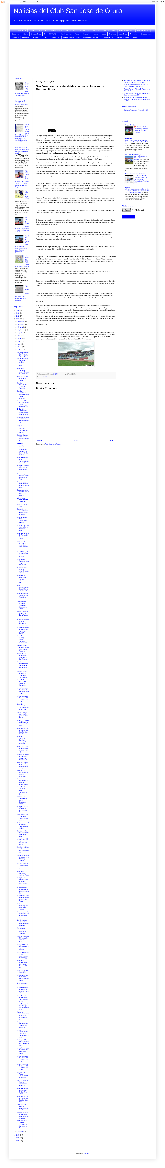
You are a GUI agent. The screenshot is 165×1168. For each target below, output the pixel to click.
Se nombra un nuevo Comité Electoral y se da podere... (22, 511)
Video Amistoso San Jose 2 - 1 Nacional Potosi (23, 873)
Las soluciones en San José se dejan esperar (23, 354)
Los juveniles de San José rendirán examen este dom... (22, 362)
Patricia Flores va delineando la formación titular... (23, 938)
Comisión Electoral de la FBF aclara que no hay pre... (23, 706)
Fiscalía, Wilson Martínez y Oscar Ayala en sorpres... (23, 614)
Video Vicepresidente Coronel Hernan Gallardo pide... (23, 588)
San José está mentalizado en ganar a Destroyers (21, 102)
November (21, 324)
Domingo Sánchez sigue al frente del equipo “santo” (23, 527)
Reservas (36, 38)
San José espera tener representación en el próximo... (23, 765)
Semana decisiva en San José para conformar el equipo (23, 1115)
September (21, 330)
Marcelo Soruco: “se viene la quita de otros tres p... (22, 714)
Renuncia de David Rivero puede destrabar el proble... (22, 800)
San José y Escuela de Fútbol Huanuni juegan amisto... (23, 394)
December (21, 321)
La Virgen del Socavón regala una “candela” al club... (23, 1042)
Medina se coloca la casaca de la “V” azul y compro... (23, 857)
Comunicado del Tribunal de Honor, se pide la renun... (22, 817)
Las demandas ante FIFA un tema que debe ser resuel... (23, 922)
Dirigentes (15, 34)
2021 (18, 319)
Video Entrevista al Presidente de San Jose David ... (22, 1091)
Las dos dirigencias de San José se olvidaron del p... (22, 665)
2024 (18, 310)
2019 (18, 1138)
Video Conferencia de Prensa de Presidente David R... (23, 630)
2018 (18, 1141)
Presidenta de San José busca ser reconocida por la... (23, 914)
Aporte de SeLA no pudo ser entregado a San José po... (22, 656)
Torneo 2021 (55, 38)
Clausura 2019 (84, 30)
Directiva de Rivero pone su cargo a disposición (23, 562)
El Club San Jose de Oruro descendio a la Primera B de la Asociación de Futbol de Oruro (141, 179)
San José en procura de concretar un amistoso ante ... (22, 545)
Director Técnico (143, 30)
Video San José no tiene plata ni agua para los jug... (23, 749)
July (19, 335)
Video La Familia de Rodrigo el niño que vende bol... (23, 990)
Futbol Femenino (65, 34)
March (20, 347)
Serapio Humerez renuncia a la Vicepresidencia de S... (23, 437)
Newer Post (40, 440)
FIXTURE (52, 34)
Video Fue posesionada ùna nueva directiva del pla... (22, 964)
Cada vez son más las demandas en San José (22, 1107)
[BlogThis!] (68, 374)
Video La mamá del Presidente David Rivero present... (22, 519)
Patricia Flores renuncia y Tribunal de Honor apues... (22, 674)
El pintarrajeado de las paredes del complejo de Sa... (23, 890)
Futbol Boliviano (130, 125)
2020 (18, 1135)
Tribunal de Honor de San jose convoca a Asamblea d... (23, 757)
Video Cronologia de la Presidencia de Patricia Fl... (23, 460)
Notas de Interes (146, 34)
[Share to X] (70, 374)
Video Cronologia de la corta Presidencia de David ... (23, 977)
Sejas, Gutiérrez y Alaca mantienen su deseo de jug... (23, 955)
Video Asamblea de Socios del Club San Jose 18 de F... (22, 698)
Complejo (96, 30)
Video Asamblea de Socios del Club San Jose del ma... (22, 1099)
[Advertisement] (82, 58)
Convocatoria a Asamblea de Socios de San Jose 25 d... (22, 452)
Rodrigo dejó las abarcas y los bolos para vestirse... (22, 906)
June (19, 338)
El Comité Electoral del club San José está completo (22, 411)
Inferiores (112, 34)
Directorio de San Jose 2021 (22, 971)
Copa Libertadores (109, 30)
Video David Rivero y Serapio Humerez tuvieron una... (22, 639)
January (20, 1131)
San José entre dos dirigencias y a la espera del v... (23, 833)
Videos (135, 38)
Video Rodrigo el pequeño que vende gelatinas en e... (23, 1006)
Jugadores (123, 34)
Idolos (104, 34)
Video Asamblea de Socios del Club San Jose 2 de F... (22, 1058)
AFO (13, 30)
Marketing (133, 34)
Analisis (31, 30)
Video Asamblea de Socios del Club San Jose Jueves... (22, 731)
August (20, 333)
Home (76, 440)
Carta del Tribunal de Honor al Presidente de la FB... (23, 825)
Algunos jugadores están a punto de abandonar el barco (23, 484)
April (19, 344)
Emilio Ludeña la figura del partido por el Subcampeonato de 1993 (137, 94)
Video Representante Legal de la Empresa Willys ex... (23, 1033)
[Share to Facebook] (72, 374)
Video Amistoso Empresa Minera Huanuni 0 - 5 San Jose (23, 371)
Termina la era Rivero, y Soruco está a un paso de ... (22, 1074)
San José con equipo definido (27, 195)
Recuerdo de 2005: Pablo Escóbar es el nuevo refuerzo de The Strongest (137, 81)
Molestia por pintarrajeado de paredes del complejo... (23, 930)
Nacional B (128, 138)
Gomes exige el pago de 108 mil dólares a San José (23, 476)
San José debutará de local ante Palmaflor (21, 385)
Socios (45, 38)
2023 (18, 313)
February (21, 350)
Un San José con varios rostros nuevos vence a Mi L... (23, 865)
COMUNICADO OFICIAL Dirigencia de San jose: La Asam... (22, 1124)
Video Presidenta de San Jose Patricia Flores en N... (22, 998)
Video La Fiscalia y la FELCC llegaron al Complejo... (22, 682)
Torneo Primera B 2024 (91, 38)
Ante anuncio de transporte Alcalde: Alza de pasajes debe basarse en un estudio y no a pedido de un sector (137, 190)
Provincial (25, 38)
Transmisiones (108, 38)
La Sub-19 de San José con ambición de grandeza (23, 1082)
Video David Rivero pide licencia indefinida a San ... (21, 579)
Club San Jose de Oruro (133, 154)
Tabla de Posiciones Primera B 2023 (136, 110)
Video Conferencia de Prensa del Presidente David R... (23, 536)
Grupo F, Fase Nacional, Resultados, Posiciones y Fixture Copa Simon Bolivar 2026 (137, 142)
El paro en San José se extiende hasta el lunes (22, 570)
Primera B (15, 38)
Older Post (111, 440)
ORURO (127, 187)
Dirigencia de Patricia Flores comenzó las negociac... (22, 1024)
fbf (45, 34)
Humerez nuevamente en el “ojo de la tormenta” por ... (23, 1015)
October (20, 327)
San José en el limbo (22, 505)
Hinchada (86, 34)
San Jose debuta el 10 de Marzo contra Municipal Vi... (23, 403)
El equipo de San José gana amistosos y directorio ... (22, 809)
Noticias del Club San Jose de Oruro (68, 11)
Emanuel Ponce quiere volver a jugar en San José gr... (22, 947)
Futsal (77, 34)
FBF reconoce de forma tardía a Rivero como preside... (22, 554)
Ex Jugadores (36, 34)
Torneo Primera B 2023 (71, 38)
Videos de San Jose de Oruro (135, 174)
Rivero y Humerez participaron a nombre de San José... (23, 723)
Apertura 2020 (56, 30)
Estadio (25, 34)
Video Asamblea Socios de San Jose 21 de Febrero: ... (22, 596)
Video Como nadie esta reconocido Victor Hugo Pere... (23, 898)
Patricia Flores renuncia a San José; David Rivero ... (23, 648)
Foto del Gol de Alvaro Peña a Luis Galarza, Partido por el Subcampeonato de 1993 (137, 99)
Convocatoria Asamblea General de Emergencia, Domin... (22, 605)
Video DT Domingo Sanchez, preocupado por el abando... (23, 740)
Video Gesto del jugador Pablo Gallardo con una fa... (22, 841)
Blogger (86, 1153)
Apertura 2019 (43, 30)
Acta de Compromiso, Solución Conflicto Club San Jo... (22, 428)
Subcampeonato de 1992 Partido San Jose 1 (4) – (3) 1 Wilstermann (136, 85)
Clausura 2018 (70, 30)
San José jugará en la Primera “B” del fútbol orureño (140, 158)
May (19, 341)
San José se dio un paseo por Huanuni (22, 378)
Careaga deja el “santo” (22, 984)
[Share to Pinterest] (75, 374)
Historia (95, 34)
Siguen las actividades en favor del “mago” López (22, 781)
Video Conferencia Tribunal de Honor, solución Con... (23, 419)
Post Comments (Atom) (52, 444)
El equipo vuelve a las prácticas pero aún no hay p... (23, 468)
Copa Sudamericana (126, 30)
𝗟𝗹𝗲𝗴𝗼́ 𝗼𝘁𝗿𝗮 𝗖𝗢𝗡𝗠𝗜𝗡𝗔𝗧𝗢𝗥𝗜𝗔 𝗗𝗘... (22, 499)
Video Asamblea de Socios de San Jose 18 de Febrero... (23, 690)
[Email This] (66, 374)
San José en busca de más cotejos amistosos (22, 773)
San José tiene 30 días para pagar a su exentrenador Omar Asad (22, 150)
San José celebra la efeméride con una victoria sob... (23, 849)
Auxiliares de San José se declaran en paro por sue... (23, 622)
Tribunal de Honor (123, 38)
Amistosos (22, 30)
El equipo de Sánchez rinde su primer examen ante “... (22, 881)
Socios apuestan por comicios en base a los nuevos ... (23, 492)
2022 (18, 316)
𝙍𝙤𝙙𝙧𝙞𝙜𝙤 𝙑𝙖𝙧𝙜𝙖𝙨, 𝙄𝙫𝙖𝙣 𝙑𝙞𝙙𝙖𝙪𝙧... (23, 445)
